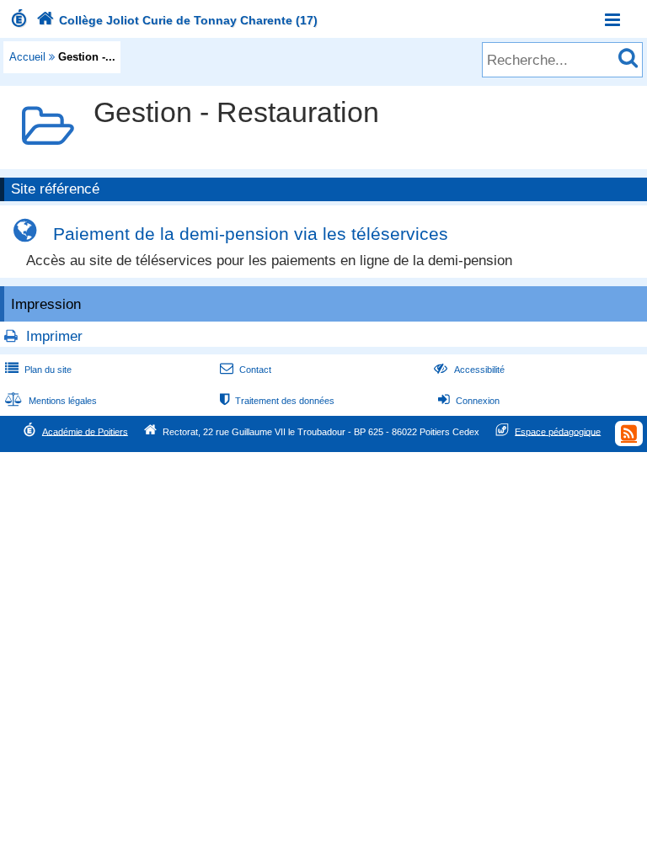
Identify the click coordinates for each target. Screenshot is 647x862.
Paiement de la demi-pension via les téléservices (250, 233)
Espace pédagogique (558, 431)
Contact (245, 369)
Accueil (27, 57)
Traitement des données (277, 401)
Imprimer (54, 336)
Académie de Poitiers (85, 431)
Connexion (469, 401)
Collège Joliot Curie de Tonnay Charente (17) (177, 20)
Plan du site (38, 369)
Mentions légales (51, 401)
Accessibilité (469, 369)
